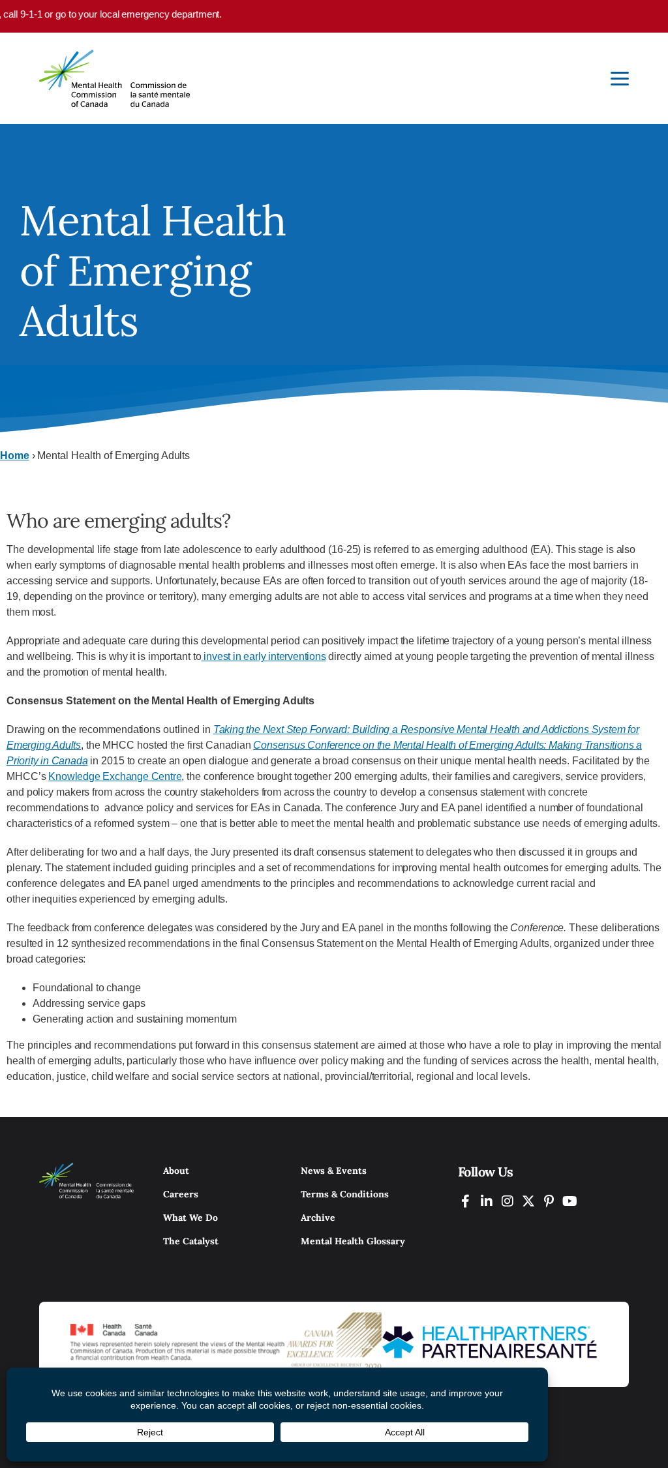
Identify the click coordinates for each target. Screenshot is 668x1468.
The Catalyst (191, 1241)
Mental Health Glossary (353, 1241)
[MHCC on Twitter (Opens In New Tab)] (528, 1201)
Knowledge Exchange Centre (114, 776)
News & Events (334, 1170)
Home (14, 455)
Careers (180, 1194)
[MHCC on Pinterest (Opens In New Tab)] (549, 1201)
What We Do (190, 1217)
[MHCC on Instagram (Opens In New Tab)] (507, 1201)
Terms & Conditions (345, 1194)
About (176, 1170)
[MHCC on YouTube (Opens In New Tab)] (570, 1201)
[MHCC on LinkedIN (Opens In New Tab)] (486, 1201)
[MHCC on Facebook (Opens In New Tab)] (466, 1201)
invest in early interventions (264, 656)
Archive (318, 1217)
